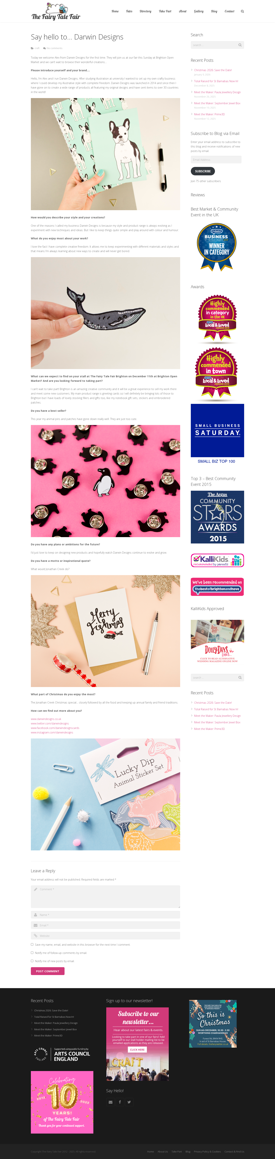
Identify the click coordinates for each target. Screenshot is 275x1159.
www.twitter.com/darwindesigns (50, 723)
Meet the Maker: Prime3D (209, 114)
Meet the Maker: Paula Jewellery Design (217, 92)
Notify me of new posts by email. (54, 961)
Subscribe (203, 171)
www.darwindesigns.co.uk (46, 719)
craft (37, 48)
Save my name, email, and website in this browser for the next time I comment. (82, 944)
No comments (54, 48)
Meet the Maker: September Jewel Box (217, 103)
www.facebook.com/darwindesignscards (55, 728)
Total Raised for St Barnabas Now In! (216, 81)
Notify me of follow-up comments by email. (61, 953)
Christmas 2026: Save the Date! (213, 70)
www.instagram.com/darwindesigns (52, 732)
